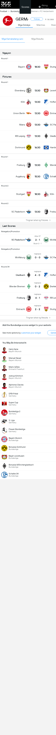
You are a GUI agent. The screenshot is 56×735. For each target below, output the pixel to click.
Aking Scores (45, 7)
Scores (25, 6)
